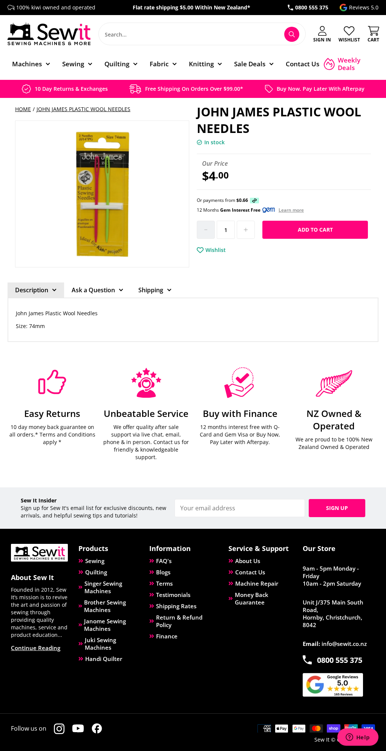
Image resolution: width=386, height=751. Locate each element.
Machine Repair (256, 583)
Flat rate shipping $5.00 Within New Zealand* (191, 7)
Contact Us (250, 572)
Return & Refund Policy (179, 621)
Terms (164, 583)
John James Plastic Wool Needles (83, 109)
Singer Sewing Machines (103, 587)
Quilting (96, 572)
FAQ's (164, 561)
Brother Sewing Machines (105, 606)
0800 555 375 (311, 7)
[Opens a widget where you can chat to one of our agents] (357, 737)
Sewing (94, 561)
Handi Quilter (103, 658)
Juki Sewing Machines (100, 643)
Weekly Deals (349, 64)
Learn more (291, 210)
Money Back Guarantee (251, 598)
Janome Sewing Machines (105, 624)
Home (23, 109)
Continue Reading (35, 648)
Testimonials (173, 594)
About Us (247, 561)
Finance (167, 636)
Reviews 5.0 (363, 7)
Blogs (163, 572)
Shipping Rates (176, 606)
